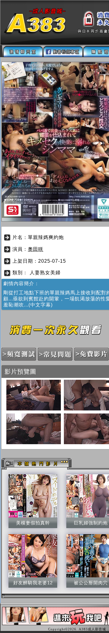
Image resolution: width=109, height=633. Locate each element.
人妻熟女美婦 (45, 272)
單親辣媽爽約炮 (46, 237)
